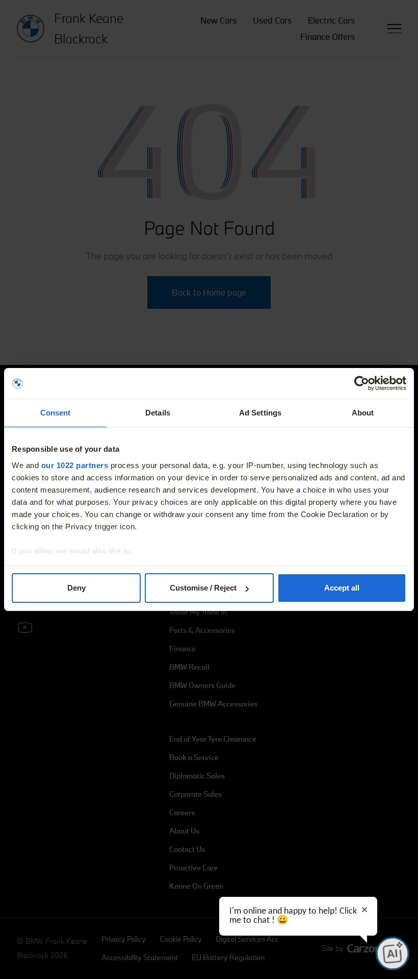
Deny (76, 587)
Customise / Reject (203, 587)
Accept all (341, 587)
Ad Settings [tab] (260, 412)
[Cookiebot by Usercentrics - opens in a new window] (361, 383)
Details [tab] (157, 412)
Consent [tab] (55, 412)
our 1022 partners (75, 465)
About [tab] (363, 412)
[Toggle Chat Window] (392, 953)
